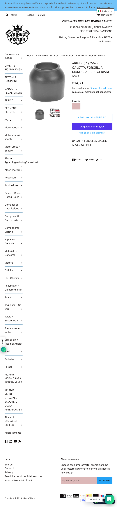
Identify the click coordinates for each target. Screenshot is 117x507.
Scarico (14, 297)
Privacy (9, 472)
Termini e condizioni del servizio (23, 476)
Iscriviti (41, 15)
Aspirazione (14, 185)
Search (8, 464)
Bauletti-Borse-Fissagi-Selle (14, 195)
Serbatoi (14, 359)
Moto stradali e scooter (14, 137)
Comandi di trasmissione (14, 206)
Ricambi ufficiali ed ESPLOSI (14, 421)
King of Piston (29, 498)
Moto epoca (14, 127)
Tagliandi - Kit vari (14, 306)
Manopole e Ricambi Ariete (14, 341)
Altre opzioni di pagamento (92, 132)
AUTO (14, 119)
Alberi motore (14, 169)
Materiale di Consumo (14, 253)
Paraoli (14, 366)
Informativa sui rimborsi (18, 480)
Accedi (30, 15)
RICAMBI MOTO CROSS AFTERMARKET (13, 378)
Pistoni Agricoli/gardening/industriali (14, 161)
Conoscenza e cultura (14, 56)
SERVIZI (14, 100)
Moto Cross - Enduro (14, 148)
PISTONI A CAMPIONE (11, 79)
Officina (14, 270)
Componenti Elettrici (14, 229)
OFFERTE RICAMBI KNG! (14, 67)
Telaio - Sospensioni (14, 318)
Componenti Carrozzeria (14, 218)
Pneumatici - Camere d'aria (14, 287)
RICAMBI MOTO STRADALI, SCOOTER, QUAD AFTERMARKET (13, 400)
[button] (105, 11)
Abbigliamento (13, 432)
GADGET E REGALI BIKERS (14, 90)
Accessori (14, 177)
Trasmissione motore (14, 330)
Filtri (14, 351)
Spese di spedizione (101, 88)
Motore (14, 262)
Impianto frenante (14, 241)
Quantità (76, 101)
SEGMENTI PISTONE (14, 110)
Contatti (9, 468)
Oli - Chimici (14, 278)
